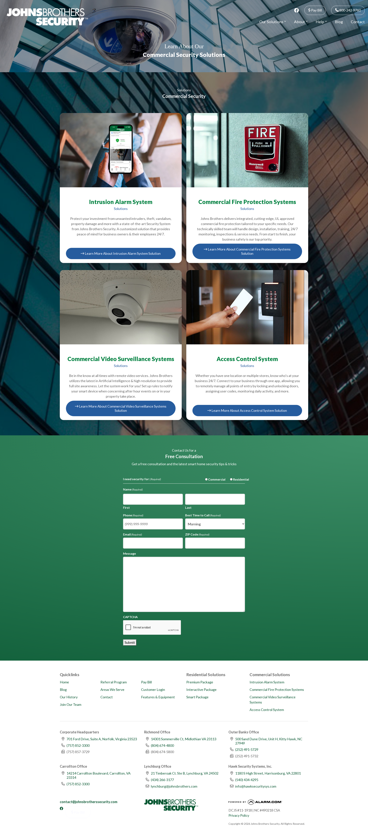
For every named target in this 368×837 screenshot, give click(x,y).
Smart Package (197, 697)
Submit (130, 642)
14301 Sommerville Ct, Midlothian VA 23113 (183, 739)
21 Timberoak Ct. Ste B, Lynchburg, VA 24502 (184, 773)
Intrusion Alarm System (267, 682)
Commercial (213, 479)
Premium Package (199, 682)
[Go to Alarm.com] (255, 803)
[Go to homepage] (47, 16)
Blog (339, 21)
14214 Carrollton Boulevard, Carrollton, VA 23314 (99, 775)
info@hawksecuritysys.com (255, 786)
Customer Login (153, 689)
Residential (238, 479)
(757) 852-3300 (78, 745)
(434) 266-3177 (162, 780)
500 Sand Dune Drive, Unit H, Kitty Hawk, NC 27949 (268, 741)
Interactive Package (201, 689)
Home (64, 682)
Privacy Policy (238, 815)
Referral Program (113, 682)
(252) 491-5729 (246, 749)
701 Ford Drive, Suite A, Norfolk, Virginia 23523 (102, 739)
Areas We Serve (112, 689)
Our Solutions (271, 21)
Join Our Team (70, 704)
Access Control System (267, 710)
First (126, 507)
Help (320, 21)
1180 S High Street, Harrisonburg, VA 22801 (268, 773)
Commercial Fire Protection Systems (277, 689)
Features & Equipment (158, 697)
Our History (69, 697)
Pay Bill (316, 10)
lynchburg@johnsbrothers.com (174, 786)
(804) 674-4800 (162, 745)
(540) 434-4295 (246, 780)
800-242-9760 (350, 10)
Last (188, 507)
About (300, 21)
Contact (358, 21)
